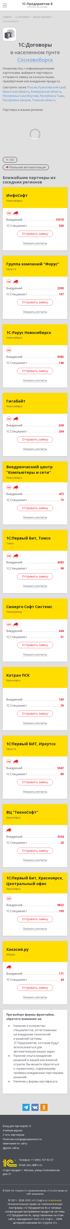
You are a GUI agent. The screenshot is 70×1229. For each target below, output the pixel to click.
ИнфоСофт (17, 195)
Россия (32, 87)
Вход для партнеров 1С (17, 1126)
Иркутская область (16, 92)
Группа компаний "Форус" (32, 263)
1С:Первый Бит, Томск (28, 538)
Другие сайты (11, 1148)
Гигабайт (15, 401)
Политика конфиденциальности (22, 1139)
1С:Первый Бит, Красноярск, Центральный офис (34, 880)
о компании (53, 1200)
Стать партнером (13, 1134)
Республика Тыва (52, 96)
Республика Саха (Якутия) (20, 96)
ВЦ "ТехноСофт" (22, 812)
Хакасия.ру (17, 949)
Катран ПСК (18, 675)
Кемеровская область (46, 92)
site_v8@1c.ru (34, 1165)
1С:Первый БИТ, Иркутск (31, 743)
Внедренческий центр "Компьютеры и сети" (29, 469)
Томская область (44, 100)
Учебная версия (12, 1130)
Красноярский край (52, 87)
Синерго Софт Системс (29, 606)
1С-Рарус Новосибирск (28, 332)
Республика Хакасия (17, 100)
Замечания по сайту (15, 1143)
